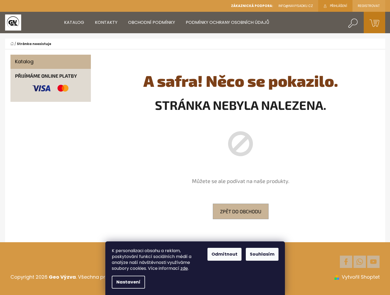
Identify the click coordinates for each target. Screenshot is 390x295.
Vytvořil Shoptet (361, 277)
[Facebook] (346, 262)
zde (184, 268)
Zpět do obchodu (240, 211)
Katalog (24, 61)
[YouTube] (373, 262)
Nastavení (128, 282)
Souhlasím (262, 254)
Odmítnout (224, 254)
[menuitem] (74, 22)
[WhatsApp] (360, 262)
